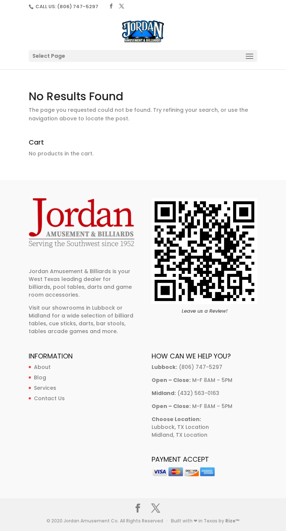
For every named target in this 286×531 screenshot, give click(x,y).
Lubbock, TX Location (180, 427)
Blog (40, 377)
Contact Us (49, 398)
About (42, 367)
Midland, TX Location (179, 435)
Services (45, 388)
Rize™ (232, 521)
